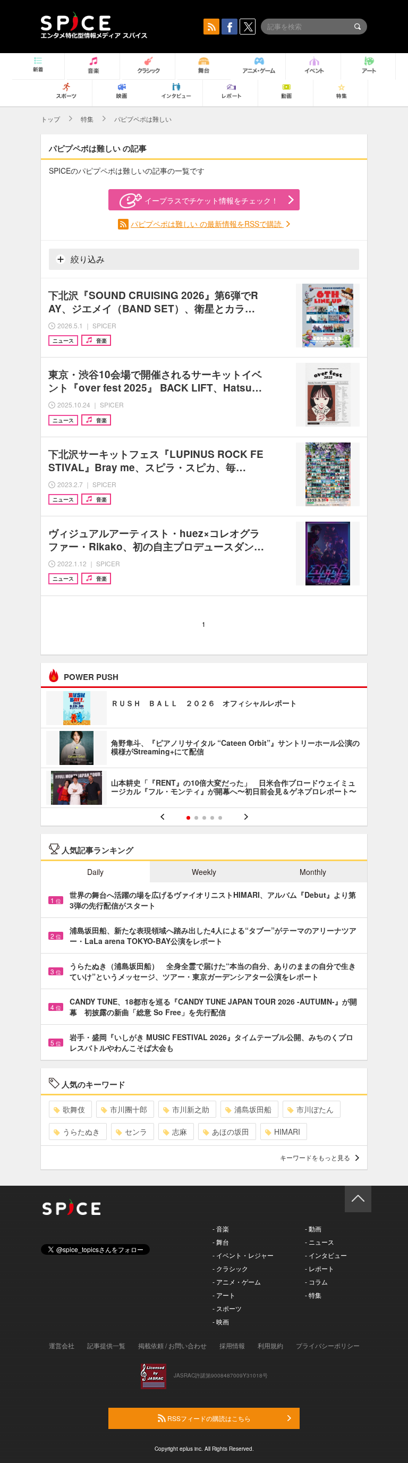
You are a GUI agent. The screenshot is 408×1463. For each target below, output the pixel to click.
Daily (95, 871)
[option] (204, 749)
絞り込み (87, 259)
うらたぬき (81, 1131)
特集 (87, 118)
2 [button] (196, 818)
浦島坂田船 (252, 1109)
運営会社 (61, 1345)
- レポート (319, 1268)
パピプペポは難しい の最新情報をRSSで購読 (207, 223)
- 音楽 (220, 1228)
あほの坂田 (230, 1131)
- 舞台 (220, 1241)
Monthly (313, 871)
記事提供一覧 (106, 1345)
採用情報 (232, 1345)
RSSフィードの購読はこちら (208, 1418)
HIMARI (287, 1131)
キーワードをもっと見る (315, 1157)
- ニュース (319, 1241)
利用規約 (270, 1345)
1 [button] (188, 818)
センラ (136, 1131)
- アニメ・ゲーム (236, 1281)
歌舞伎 (74, 1109)
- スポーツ (227, 1308)
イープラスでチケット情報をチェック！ (211, 200)
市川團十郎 (128, 1109)
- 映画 (220, 1321)
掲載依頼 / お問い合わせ (172, 1345)
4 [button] (212, 818)
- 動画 (313, 1228)
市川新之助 (190, 1109)
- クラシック (230, 1268)
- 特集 (313, 1294)
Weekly (204, 871)
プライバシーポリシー (328, 1345)
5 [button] (220, 818)
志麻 (179, 1131)
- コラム (316, 1281)
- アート (223, 1294)
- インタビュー (326, 1255)
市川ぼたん (315, 1109)
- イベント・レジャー (243, 1255)
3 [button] (204, 818)
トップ (50, 118)
